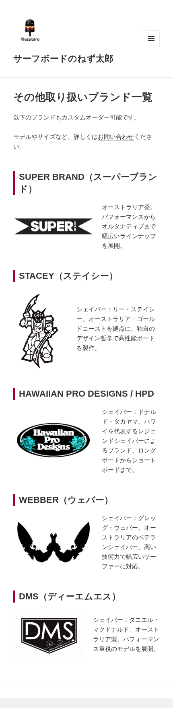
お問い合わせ (116, 136)
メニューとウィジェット (151, 38)
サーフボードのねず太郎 (63, 58)
